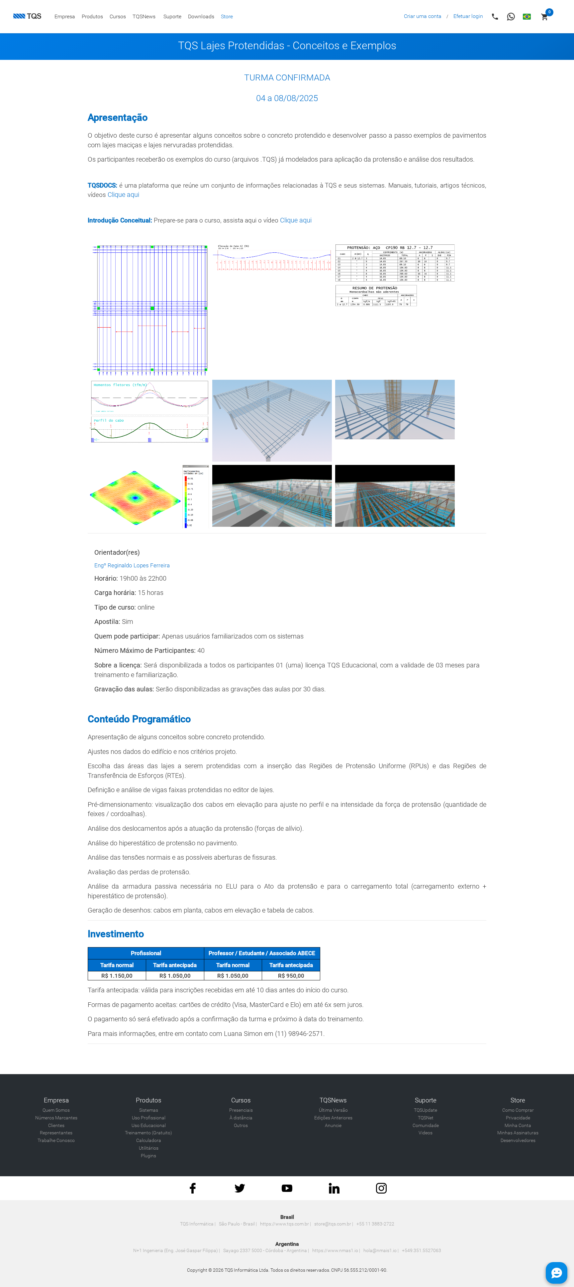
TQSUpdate (425, 1110)
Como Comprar (518, 1110)
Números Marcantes (56, 1118)
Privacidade (518, 1118)
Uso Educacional (149, 1125)
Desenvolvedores (518, 1140)
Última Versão (333, 1110)
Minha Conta (518, 1125)
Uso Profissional (148, 1118)
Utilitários (148, 1148)
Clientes (56, 1125)
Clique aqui (122, 195)
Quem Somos (56, 1110)
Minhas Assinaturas (517, 1133)
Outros (241, 1125)
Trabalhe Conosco (56, 1140)
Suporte (172, 16)
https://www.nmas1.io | (336, 1250)
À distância (241, 1118)
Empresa (64, 16)
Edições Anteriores (333, 1118)
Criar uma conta (422, 16)
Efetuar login (468, 16)
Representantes (56, 1133)
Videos (425, 1133)
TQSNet (425, 1118)
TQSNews (144, 16)
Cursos (118, 16)
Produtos (92, 16)
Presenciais (241, 1110)
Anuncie (333, 1125)
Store (227, 16)
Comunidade (426, 1125)
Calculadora (148, 1140)
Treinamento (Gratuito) (148, 1133)
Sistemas (148, 1110)
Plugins (148, 1156)
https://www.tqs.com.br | (285, 1224)
